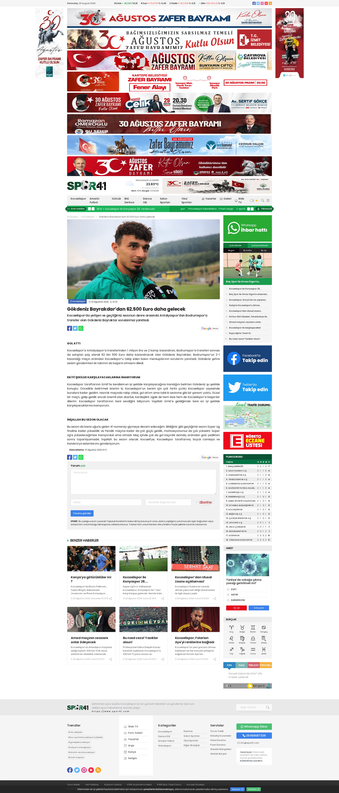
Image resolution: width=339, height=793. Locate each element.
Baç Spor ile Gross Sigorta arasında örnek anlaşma (248, 295)
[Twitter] (258, 3)
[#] (77, 707)
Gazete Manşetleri (220, 749)
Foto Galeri (134, 733)
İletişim (132, 758)
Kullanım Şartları (113, 784)
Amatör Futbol (95, 200)
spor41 (205, 208)
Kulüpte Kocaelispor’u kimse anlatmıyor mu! (244, 306)
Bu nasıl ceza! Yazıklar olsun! (140, 640)
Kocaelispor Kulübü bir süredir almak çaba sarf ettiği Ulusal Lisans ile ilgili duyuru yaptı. (195, 590)
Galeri (227, 198)
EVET (234, 589)
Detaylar (236, 789)
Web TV (241, 200)
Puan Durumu (218, 744)
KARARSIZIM (238, 600)
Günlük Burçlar (218, 753)
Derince (188, 731)
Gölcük (116, 198)
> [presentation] (93, 208)
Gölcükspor (164, 745)
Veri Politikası (92, 784)
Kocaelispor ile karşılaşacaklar (245, 327)
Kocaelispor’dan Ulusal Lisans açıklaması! (193, 579)
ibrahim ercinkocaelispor (81, 752)
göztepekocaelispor (79, 742)
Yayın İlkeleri (73, 784)
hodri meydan (76, 757)
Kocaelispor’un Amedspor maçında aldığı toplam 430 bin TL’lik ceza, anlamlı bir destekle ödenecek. (91, 651)
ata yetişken (75, 732)
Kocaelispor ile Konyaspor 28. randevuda (134, 579)
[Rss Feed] (270, 3)
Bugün (231, 250)
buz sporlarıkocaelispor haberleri (85, 737)
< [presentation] (89, 208)
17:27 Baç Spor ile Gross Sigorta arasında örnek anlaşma (132, 209)
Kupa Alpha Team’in (240, 333)
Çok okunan (235, 245)
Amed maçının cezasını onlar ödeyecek (89, 640)
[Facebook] (254, 3)
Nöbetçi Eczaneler (220, 735)
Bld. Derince (129, 200)
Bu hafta (247, 250)
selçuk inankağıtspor (79, 747)
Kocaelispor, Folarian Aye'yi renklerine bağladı (194, 640)
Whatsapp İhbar (255, 727)
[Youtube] (266, 3)
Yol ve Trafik (217, 731)
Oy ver (236, 607)
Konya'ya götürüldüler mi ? (91, 579)
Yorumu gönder (82, 513)
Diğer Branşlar (192, 745)
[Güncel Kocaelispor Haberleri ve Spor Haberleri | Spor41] (86, 185)
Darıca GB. (147, 200)
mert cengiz (189, 208)
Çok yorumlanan (260, 245)
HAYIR (234, 594)
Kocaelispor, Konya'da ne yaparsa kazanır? (247, 281)
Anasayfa (72, 216)
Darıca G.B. (164, 736)
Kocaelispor (78, 198)
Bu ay (263, 250)
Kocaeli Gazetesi (195, 784)
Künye (131, 752)
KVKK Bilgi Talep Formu (169, 784)
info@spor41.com (249, 742)
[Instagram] (262, 3)
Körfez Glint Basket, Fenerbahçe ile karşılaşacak (248, 317)
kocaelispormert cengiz (226, 208)
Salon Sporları (165, 200)
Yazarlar (211, 198)
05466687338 (256, 736)
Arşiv (130, 745)
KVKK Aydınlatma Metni (139, 784)
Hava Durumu (218, 740)
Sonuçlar (259, 607)
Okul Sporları (187, 200)
